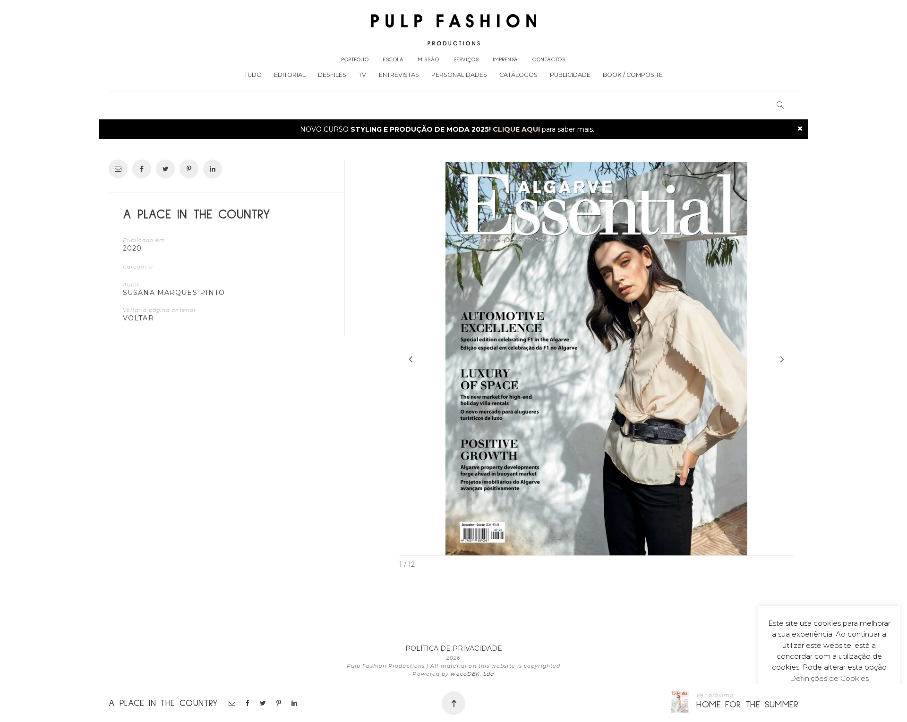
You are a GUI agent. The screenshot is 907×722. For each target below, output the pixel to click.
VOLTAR (138, 318)
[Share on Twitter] (264, 703)
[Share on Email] (232, 703)
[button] (410, 359)
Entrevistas (399, 74)
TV (362, 74)
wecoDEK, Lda (472, 674)
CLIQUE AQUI (516, 129)
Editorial (290, 74)
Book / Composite (633, 74)
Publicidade (570, 74)
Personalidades (459, 74)
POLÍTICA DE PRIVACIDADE (453, 648)
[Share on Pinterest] (279, 703)
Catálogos (518, 74)
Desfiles (332, 74)
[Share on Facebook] (248, 703)
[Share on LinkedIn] (295, 703)
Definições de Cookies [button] (829, 678)
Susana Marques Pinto (174, 292)
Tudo (253, 74)
